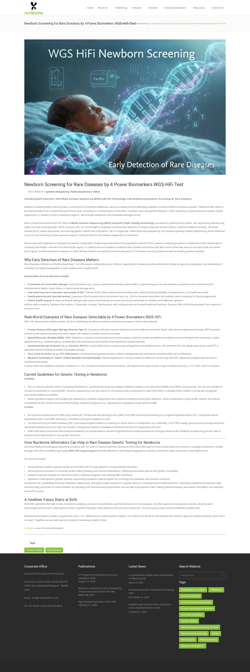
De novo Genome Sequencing (196, 602)
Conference (216, 590)
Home (122, 23)
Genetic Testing (34, 550)
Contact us (30, 528)
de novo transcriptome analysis (197, 608)
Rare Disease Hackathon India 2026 (97, 601)
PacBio (215, 633)
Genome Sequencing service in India (199, 627)
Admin (97, 192)
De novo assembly (190, 596)
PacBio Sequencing (80, 192)
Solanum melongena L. (192, 646)
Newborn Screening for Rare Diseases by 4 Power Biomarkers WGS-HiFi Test (100, 590)
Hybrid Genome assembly (194, 633)
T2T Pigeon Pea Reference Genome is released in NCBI (98, 577)
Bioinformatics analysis (193, 590)
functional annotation (192, 615)
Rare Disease (54, 550)
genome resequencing (138, 23)
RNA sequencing (208, 639)
